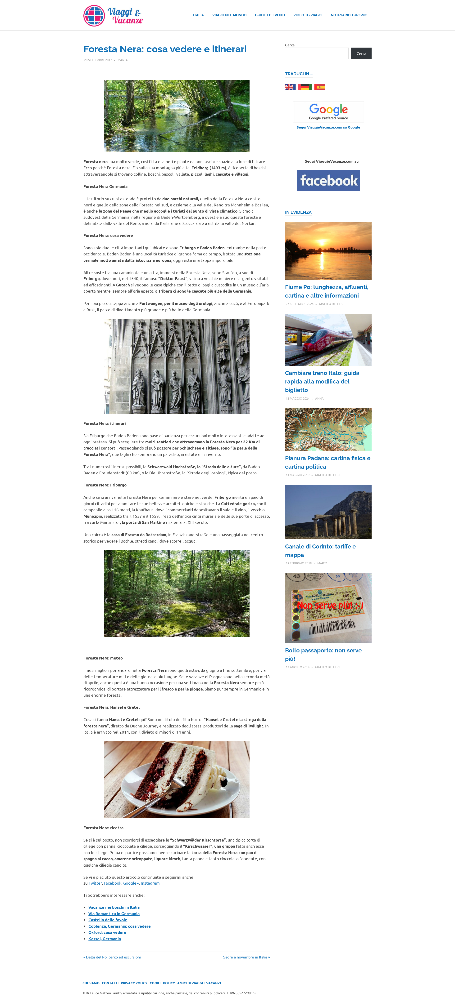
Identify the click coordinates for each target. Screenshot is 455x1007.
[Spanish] (321, 86)
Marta (123, 60)
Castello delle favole (107, 919)
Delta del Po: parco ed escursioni (113, 956)
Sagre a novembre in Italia (245, 956)
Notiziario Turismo (349, 15)
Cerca (290, 44)
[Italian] (313, 86)
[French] (297, 86)
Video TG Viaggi (307, 15)
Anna (319, 398)
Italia (198, 15)
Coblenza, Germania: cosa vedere (119, 926)
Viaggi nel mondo (229, 15)
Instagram (150, 882)
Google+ (131, 882)
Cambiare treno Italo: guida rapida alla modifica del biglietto (322, 381)
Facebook (112, 882)
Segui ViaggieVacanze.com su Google (328, 127)
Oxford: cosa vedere (107, 932)
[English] (289, 86)
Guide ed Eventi (270, 15)
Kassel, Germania (104, 938)
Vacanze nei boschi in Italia (114, 907)
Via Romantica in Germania (114, 913)
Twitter (95, 882)
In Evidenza (298, 212)
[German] (305, 86)
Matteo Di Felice (332, 304)
